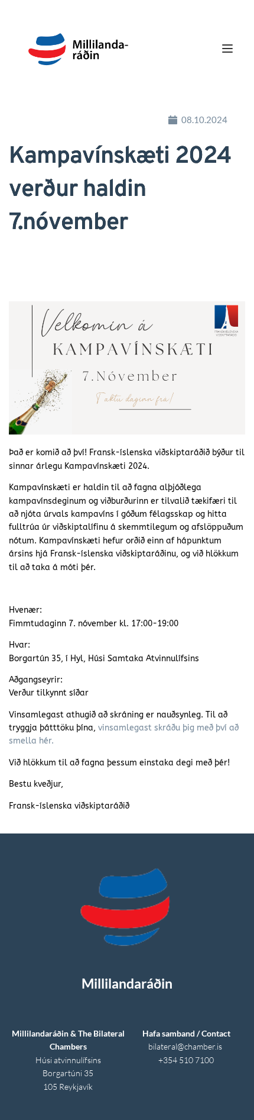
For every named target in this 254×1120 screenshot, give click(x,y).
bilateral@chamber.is (186, 1046)
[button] (227, 48)
